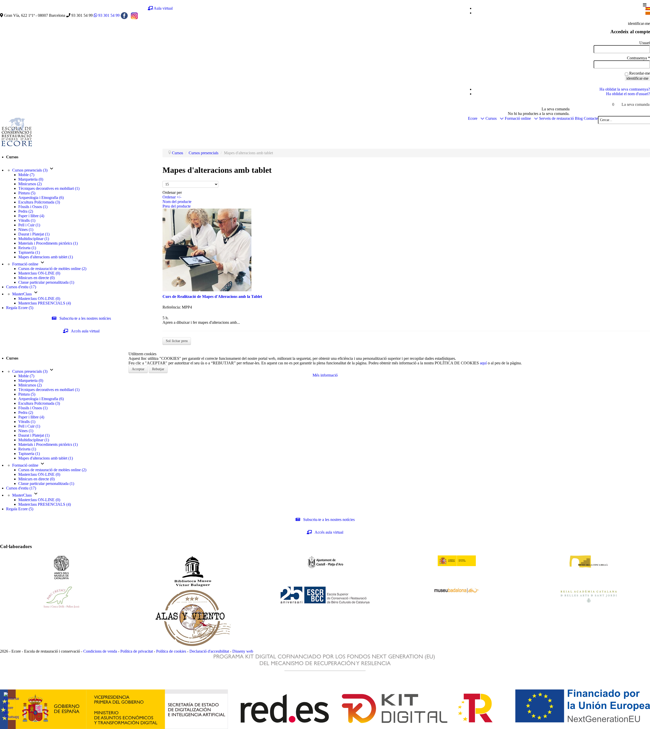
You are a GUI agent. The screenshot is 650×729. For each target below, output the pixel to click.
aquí (484, 363)
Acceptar (138, 369)
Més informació (325, 375)
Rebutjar (158, 369)
